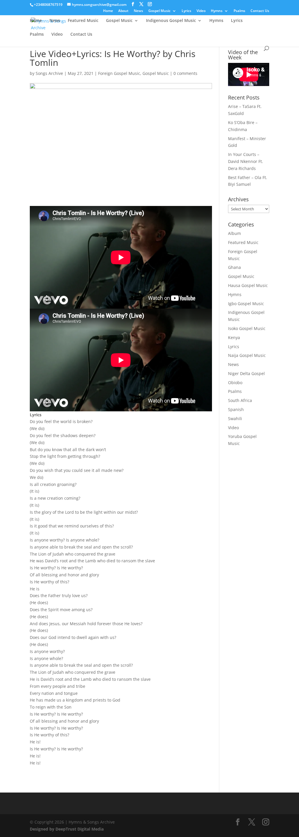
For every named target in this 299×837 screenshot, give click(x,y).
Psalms (239, 11)
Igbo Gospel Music (246, 303)
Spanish (236, 409)
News (138, 11)
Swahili (235, 418)
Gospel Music (159, 11)
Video (201, 11)
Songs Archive (49, 73)
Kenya (234, 337)
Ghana (234, 267)
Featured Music (83, 20)
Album (234, 233)
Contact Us (260, 11)
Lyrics (186, 11)
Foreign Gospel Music (119, 73)
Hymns (216, 11)
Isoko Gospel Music (246, 328)
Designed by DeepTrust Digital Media (67, 829)
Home (108, 11)
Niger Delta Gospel (246, 373)
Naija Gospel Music (247, 355)
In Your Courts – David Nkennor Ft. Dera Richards (245, 161)
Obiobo (235, 382)
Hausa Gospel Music (248, 285)
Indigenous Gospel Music (171, 20)
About (123, 11)
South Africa (240, 400)
